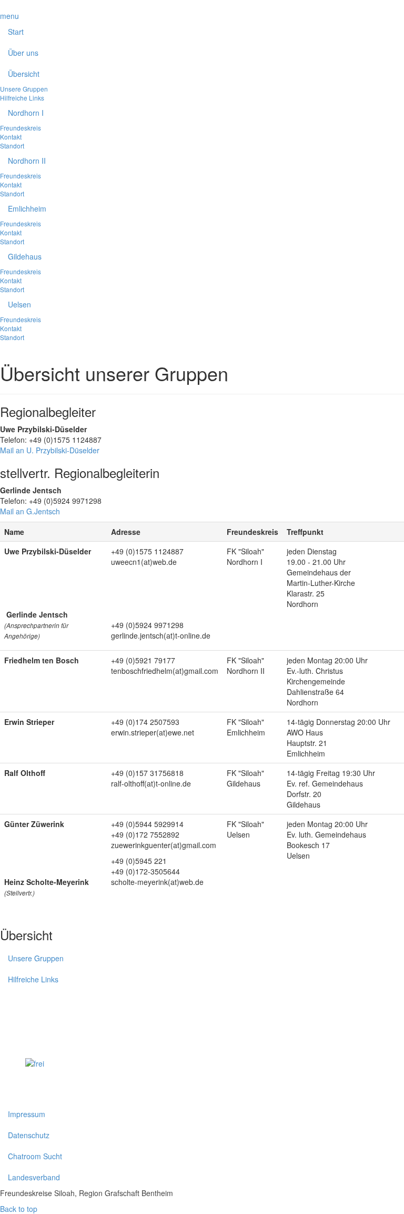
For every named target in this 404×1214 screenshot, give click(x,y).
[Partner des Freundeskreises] (64, 1078)
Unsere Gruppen (24, 88)
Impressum (26, 1114)
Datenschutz (28, 1135)
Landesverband (34, 1177)
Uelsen (19, 304)
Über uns (23, 52)
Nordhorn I (26, 112)
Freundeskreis (20, 127)
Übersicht (23, 73)
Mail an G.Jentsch (30, 511)
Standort (12, 145)
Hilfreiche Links (22, 97)
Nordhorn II (27, 160)
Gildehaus (25, 256)
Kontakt (11, 136)
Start (16, 31)
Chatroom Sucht (35, 1156)
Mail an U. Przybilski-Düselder (49, 450)
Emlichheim (27, 208)
